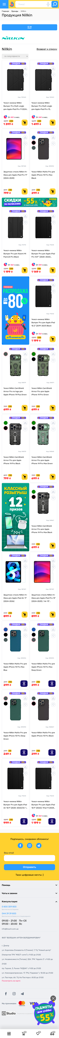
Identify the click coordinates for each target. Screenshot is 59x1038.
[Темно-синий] (34, 137)
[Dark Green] (34, 148)
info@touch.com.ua (10, 929)
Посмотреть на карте (11, 981)
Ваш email (9, 853)
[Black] (34, 143)
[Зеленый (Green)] (34, 354)
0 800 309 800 (9, 906)
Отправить (29, 867)
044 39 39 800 (9, 913)
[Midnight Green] (6, 354)
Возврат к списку (47, 49)
